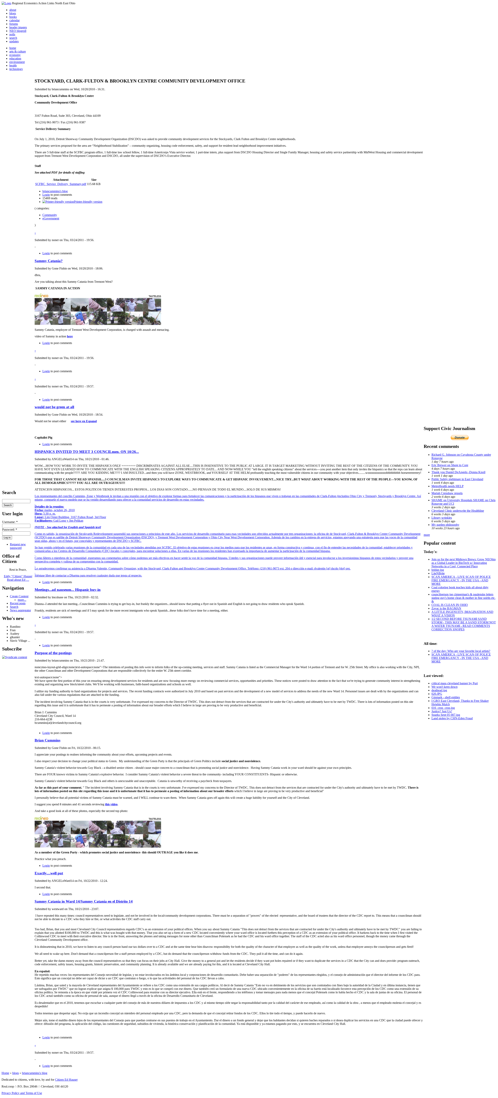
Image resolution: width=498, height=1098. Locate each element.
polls (12, 34)
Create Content (19, 596)
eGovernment (50, 218)
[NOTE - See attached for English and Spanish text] (68, 527)
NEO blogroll (17, 30)
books (13, 16)
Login (46, 194)
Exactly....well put (49, 873)
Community (49, 215)
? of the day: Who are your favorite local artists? (460, 651)
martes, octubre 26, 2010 (55, 510)
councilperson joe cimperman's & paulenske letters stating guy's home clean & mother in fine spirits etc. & (463, 598)
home (12, 48)
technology (16, 69)
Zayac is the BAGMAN (446, 608)
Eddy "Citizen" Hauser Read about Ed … (18, 578)
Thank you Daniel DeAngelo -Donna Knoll (458, 472)
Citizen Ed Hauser (66, 1079)
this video (111, 804)
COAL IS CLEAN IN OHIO (449, 604)
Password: (9, 529)
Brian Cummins (47, 740)
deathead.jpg (439, 690)
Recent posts (17, 603)
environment (17, 62)
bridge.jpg (437, 569)
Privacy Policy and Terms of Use (22, 1093)
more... (22, 599)
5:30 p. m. (45, 513)
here (70, 336)
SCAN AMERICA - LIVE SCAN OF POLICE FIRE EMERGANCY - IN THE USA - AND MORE (461, 580)
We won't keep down (444, 686)
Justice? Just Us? (441, 711)
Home (5, 1073)
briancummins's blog (55, 191)
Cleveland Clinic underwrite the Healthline (457, 510)
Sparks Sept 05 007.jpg (445, 714)
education (15, 58)
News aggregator (20, 610)
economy (15, 55)
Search (14, 606)
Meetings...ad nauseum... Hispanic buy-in (68, 590)
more (427, 534)
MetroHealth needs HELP (447, 486)
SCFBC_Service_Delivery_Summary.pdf (60, 184)
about (12, 9)
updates (14, 41)
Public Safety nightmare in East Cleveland (457, 479)
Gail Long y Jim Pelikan (59, 520)
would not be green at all (54, 407)
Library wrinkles (441, 517)
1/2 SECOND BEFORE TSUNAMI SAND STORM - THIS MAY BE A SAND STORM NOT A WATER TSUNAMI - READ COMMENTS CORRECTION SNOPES (463, 624)
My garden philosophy (445, 524)
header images (18, 27)
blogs (12, 13)
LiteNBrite (438, 573)
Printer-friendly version (88, 201)
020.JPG (436, 693)
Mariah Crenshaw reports (447, 493)
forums (13, 23)
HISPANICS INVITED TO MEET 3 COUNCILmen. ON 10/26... (87, 452)
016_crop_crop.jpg (443, 707)
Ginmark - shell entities (445, 697)
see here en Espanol (84, 421)
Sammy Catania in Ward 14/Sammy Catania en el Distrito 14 (84, 901)
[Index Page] (6, 3)
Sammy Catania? (49, 261)
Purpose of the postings (53, 653)
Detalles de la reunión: (49, 506)
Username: (10, 522)
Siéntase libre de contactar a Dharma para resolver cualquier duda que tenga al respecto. (88, 575)
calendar (14, 20)
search (13, 37)
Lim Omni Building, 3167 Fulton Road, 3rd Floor (70, 517)
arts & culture (17, 51)
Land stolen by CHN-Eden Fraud (452, 718)
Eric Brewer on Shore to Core (449, 465)
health (13, 65)
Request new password (18, 546)
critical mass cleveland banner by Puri (454, 683)
